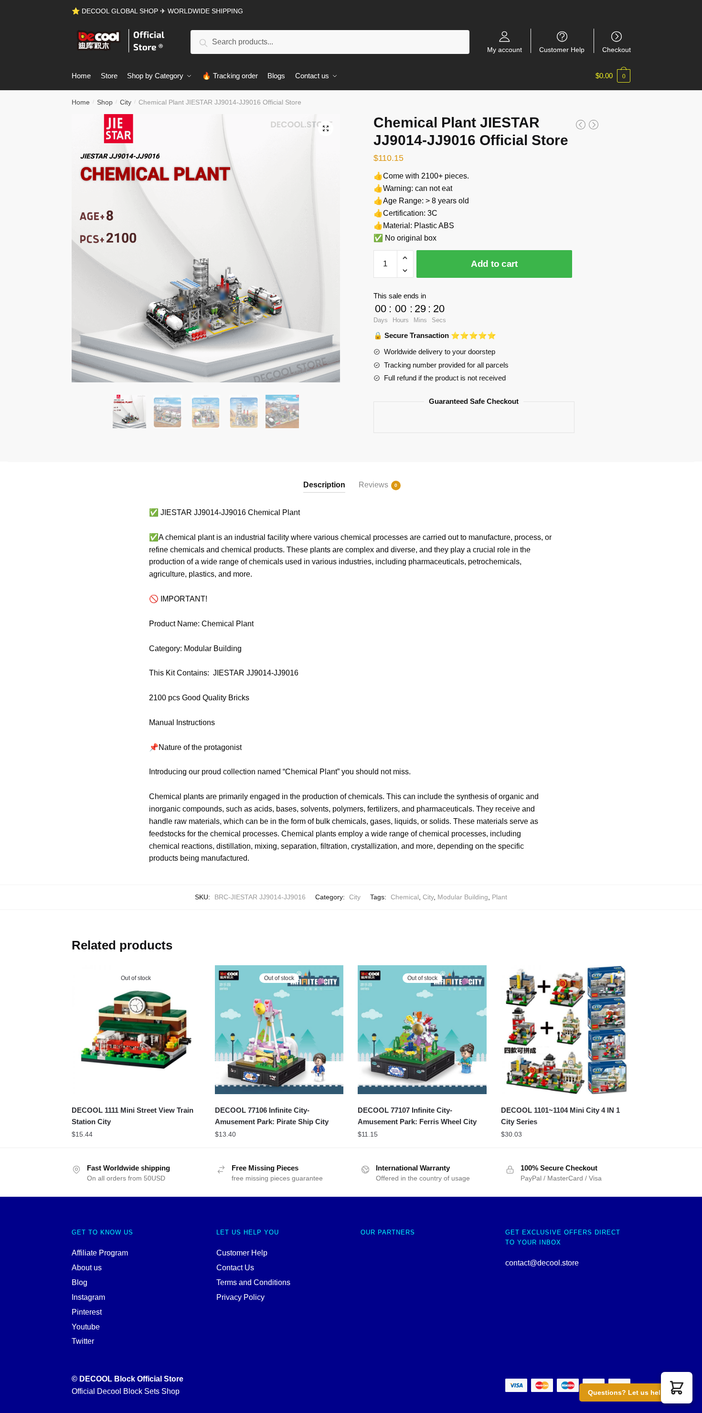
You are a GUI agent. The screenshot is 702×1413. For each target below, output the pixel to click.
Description (324, 485)
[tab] (324, 477)
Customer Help (562, 49)
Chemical (405, 897)
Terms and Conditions (253, 1282)
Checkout (616, 49)
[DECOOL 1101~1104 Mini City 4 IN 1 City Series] (565, 1029)
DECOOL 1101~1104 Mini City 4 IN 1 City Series (560, 1116)
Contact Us (235, 1268)
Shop (105, 102)
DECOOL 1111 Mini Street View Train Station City (132, 1116)
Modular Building (462, 897)
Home (81, 102)
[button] (676, 1387)
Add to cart (494, 264)
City (125, 102)
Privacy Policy (240, 1297)
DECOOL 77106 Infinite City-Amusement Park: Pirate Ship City (272, 1116)
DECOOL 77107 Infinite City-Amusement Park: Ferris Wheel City (417, 1116)
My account (504, 49)
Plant (499, 897)
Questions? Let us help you (633, 1392)
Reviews (373, 485)
